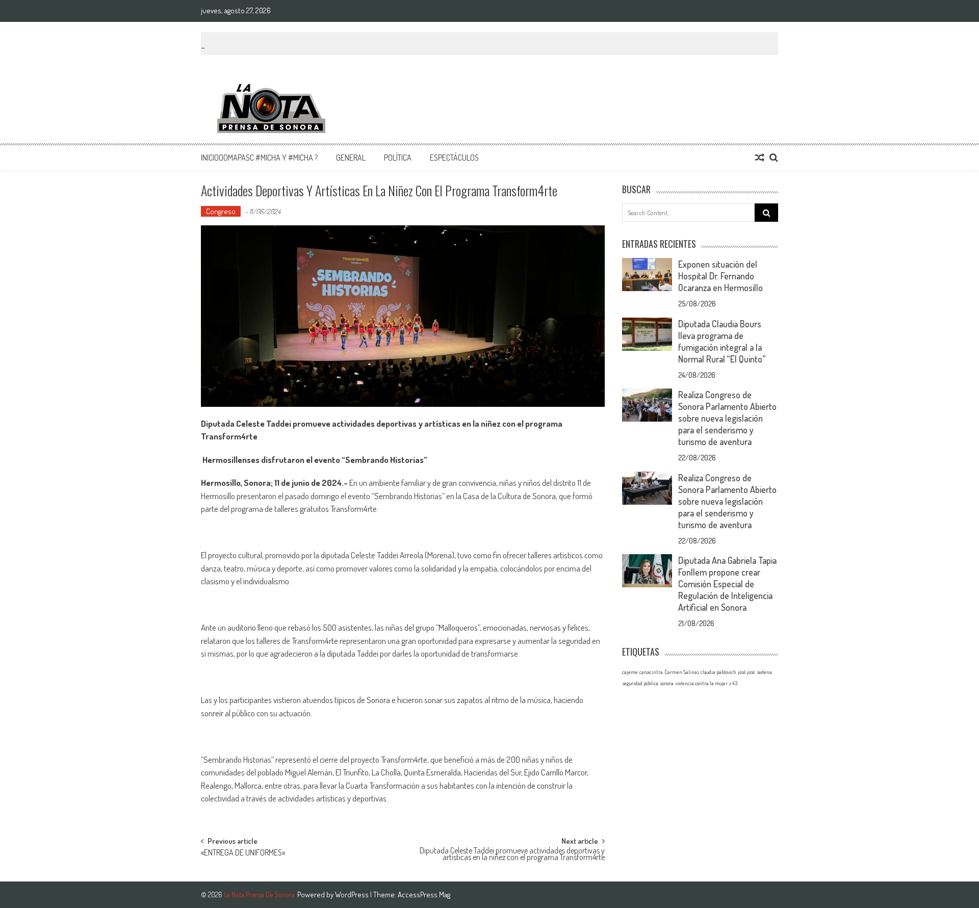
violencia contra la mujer (701, 683)
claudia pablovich (718, 672)
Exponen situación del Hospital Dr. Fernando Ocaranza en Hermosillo (720, 275)
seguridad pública (640, 683)
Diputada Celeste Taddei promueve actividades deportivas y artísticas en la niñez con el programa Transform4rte (512, 854)
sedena (764, 672)
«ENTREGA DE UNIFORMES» (243, 853)
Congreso (221, 211)
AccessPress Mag (424, 894)
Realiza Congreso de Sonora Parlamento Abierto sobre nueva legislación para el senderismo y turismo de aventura (727, 418)
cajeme (630, 672)
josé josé (746, 672)
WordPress (352, 894)
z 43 (733, 683)
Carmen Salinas (681, 672)
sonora (667, 683)
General (351, 157)
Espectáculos (454, 157)
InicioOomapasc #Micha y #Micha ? (259, 157)
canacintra (651, 672)
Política (397, 157)
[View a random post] (759, 157)
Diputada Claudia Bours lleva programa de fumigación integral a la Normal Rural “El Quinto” (721, 341)
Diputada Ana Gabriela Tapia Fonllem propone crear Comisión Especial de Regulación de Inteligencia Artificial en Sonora (727, 584)
